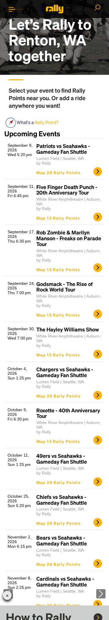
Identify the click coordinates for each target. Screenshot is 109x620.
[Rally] (54, 9)
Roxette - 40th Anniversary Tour (68, 413)
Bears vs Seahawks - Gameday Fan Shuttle (61, 540)
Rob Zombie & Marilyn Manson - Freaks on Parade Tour (68, 238)
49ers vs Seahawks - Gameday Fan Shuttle (61, 458)
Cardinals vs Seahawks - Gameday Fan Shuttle (65, 581)
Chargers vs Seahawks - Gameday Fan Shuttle (64, 372)
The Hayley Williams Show (67, 329)
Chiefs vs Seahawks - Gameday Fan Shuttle (61, 500)
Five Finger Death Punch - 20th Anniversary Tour (66, 190)
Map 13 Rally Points (58, 217)
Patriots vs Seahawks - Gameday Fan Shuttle (63, 149)
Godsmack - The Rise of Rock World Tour (64, 287)
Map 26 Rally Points (58, 172)
